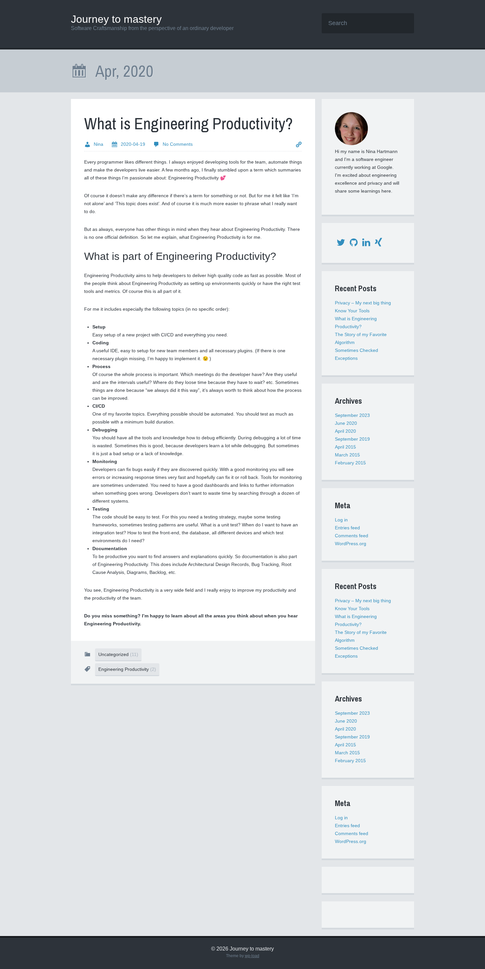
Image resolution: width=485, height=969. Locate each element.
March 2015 (347, 454)
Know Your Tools (352, 310)
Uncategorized (118, 654)
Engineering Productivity (127, 669)
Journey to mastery (116, 19)
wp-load (252, 955)
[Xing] (378, 244)
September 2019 (352, 439)
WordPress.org (350, 543)
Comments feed (351, 535)
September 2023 (352, 415)
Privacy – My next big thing (363, 302)
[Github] (354, 244)
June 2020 (346, 423)
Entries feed (347, 527)
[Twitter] (341, 244)
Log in (341, 519)
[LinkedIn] (366, 244)
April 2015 (345, 447)
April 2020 (345, 431)
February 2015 (350, 462)
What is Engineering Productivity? (188, 123)
